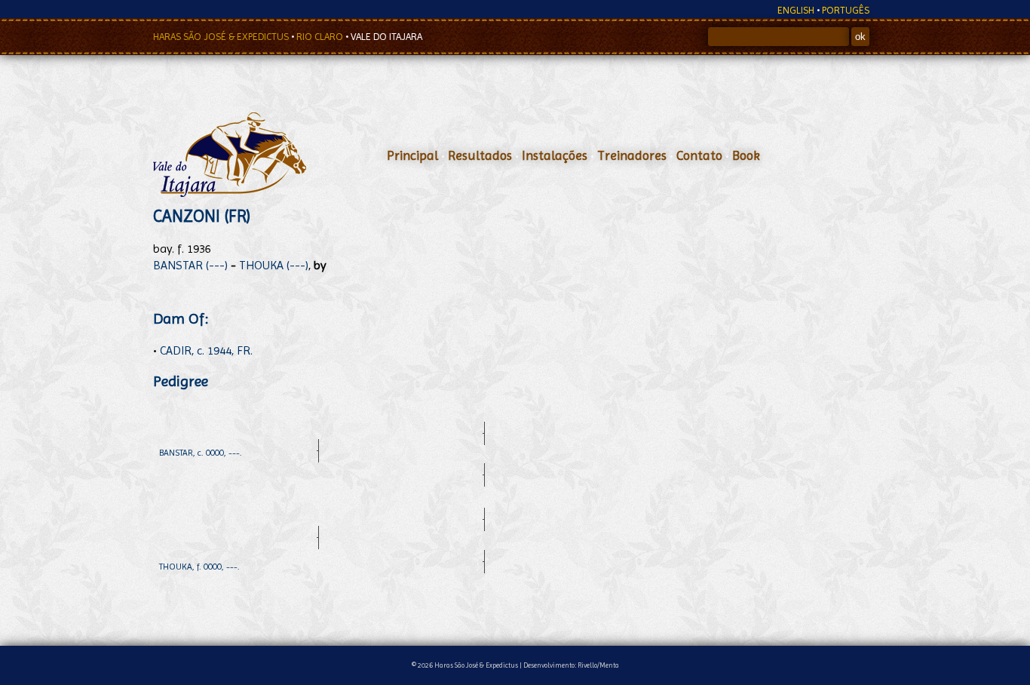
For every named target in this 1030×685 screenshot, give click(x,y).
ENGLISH (795, 10)
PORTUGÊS (845, 10)
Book (746, 155)
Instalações (554, 155)
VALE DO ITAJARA (386, 36)
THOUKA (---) (273, 265)
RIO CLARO (320, 36)
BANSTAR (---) (190, 265)
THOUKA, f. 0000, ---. (199, 566)
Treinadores (632, 155)
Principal (412, 155)
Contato (699, 155)
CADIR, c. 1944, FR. (206, 350)
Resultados (480, 155)
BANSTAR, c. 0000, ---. (200, 452)
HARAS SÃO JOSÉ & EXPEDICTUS (222, 36)
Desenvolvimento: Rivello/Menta (571, 665)
